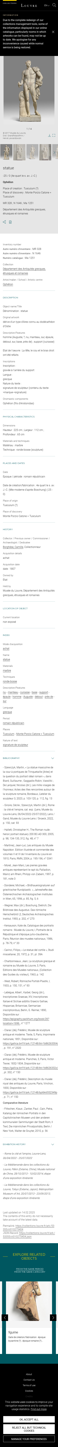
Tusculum (8, 733)
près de (49, 696)
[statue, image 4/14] (45, 152)
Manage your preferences (29, 1439)
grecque (7, 711)
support (43, 692)
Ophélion (8, 182)
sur (4, 701)
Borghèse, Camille (13, 547)
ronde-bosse (10, 681)
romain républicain (13, 723)
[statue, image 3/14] (32, 152)
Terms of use (29, 1385)
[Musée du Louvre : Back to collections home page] (29, 5)
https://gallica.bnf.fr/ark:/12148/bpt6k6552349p (30, 1092)
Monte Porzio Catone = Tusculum (35, 733)
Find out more (39, 1409)
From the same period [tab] (30, 1269)
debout (39, 696)
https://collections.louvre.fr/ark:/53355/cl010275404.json (29, 1234)
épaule (6, 696)
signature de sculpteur (15, 744)
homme (17, 696)
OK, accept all (29, 1419)
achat (6, 648)
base (34, 692)
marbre (7, 670)
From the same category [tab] (29, 1272)
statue (6, 659)
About (29, 1374)
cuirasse (25, 692)
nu (4, 692)
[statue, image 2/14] (19, 152)
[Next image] (52, 152)
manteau (13, 692)
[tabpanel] (29, 1317)
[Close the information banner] (53, 32)
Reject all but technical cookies (29, 1429)
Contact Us (29, 1380)
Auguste (28, 696)
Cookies (29, 1391)
